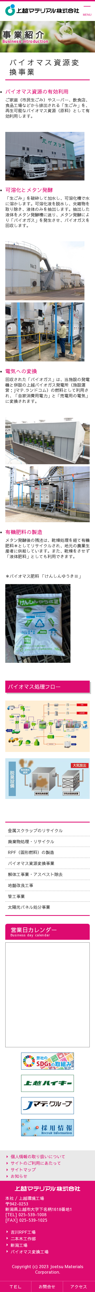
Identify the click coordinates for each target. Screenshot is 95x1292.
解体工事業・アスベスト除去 (35, 874)
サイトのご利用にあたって (36, 1163)
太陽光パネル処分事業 (29, 907)
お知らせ (19, 1176)
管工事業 (16, 896)
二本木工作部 (23, 1238)
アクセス (78, 1286)
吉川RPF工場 (23, 1232)
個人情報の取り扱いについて (38, 1156)
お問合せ (47, 1286)
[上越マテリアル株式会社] (42, 10)
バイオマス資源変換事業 (31, 863)
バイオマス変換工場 (30, 1251)
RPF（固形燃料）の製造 (31, 852)
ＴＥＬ (15, 1286)
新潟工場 (19, 1245)
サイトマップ (23, 1169)
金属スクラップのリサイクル (35, 830)
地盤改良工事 (20, 885)
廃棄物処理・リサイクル (31, 841)
